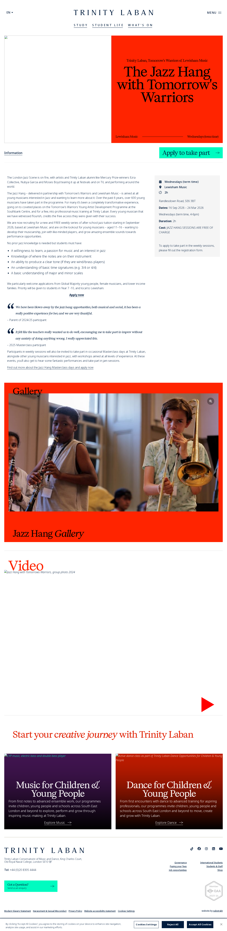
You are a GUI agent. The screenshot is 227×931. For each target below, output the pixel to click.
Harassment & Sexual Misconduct (50, 911)
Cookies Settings (126, 911)
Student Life (108, 25)
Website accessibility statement (100, 911)
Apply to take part (186, 153)
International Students (211, 862)
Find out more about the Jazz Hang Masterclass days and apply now (50, 367)
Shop (220, 870)
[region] (113, 925)
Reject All (172, 924)
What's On (140, 25)
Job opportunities (178, 870)
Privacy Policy (75, 911)
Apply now (76, 295)
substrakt (218, 910)
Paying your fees (178, 866)
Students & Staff (214, 866)
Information (13, 153)
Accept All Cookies (200, 924)
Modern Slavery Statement (17, 911)
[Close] (221, 924)
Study (81, 25)
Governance (181, 862)
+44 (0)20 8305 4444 (20, 870)
